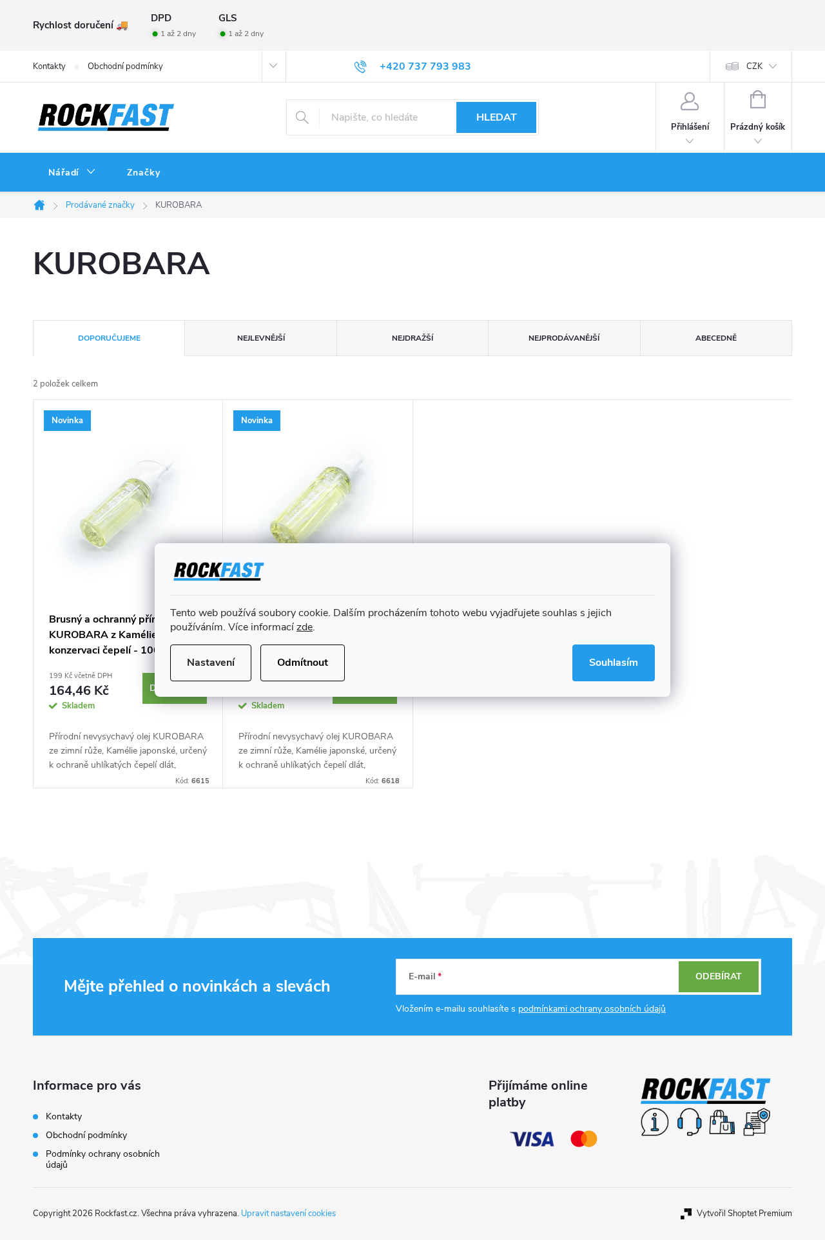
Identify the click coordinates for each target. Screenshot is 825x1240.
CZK (754, 66)
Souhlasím (613, 662)
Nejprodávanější (564, 338)
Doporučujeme (109, 338)
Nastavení (211, 662)
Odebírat (718, 976)
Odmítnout (302, 662)
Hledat (496, 117)
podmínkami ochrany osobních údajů (592, 1009)
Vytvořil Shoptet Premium (744, 1213)
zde (304, 627)
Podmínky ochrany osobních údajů (103, 1159)
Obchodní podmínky (125, 66)
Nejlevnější (261, 338)
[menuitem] (72, 173)
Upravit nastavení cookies (288, 1213)
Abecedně (716, 338)
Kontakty (49, 66)
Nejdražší (412, 338)
